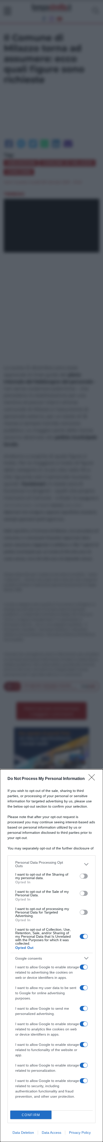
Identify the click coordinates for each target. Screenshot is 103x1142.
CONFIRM (31, 1115)
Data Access (51, 1133)
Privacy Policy (80, 1133)
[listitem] (51, 864)
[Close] (93, 779)
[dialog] (51, 955)
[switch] (84, 876)
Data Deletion (23, 1133)
